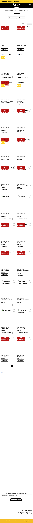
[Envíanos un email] (31, 516)
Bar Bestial (4, 215)
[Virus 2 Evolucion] (24, 34)
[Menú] (2, 5)
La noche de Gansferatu (23, 328)
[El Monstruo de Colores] (8, 90)
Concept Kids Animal (22, 158)
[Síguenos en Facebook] (27, 516)
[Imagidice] (24, 90)
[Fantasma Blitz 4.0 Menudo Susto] (24, 174)
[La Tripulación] (24, 231)
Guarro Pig (4, 242)
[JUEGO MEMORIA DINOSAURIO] (24, 117)
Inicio (7, 10)
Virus (2, 45)
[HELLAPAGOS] (8, 317)
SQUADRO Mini (5, 270)
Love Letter (4, 158)
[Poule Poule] (8, 345)
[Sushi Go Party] (24, 62)
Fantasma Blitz (5, 73)
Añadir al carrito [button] (7, 77)
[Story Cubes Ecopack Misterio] (8, 288)
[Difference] (24, 203)
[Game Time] (16, 5)
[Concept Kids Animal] (24, 147)
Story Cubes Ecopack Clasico (23, 300)
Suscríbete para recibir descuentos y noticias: (16, 493)
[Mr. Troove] (24, 345)
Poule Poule (4, 356)
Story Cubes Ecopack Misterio (6, 300)
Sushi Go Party (21, 73)
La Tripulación (21, 242)
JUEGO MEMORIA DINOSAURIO (21, 129)
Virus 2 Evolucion (21, 45)
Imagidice (19, 101)
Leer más (4, 49)
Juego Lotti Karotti (6, 185)
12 (20, 24)
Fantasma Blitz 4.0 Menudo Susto (24, 186)
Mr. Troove (20, 356)
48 (23, 24)
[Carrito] (30, 5)
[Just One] (8, 117)
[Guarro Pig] (8, 231)
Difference (20, 215)
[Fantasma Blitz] (8, 62)
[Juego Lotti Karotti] (8, 174)
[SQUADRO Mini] (8, 259)
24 (22, 24)
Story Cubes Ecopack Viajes (23, 271)
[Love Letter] (8, 147)
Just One (3, 129)
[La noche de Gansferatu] (24, 317)
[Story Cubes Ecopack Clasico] (24, 288)
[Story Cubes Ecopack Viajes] (24, 259)
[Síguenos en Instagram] (29, 516)
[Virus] (8, 34)
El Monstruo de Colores (7, 101)
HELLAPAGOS (5, 328)
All (25, 24)
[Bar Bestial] (8, 203)
